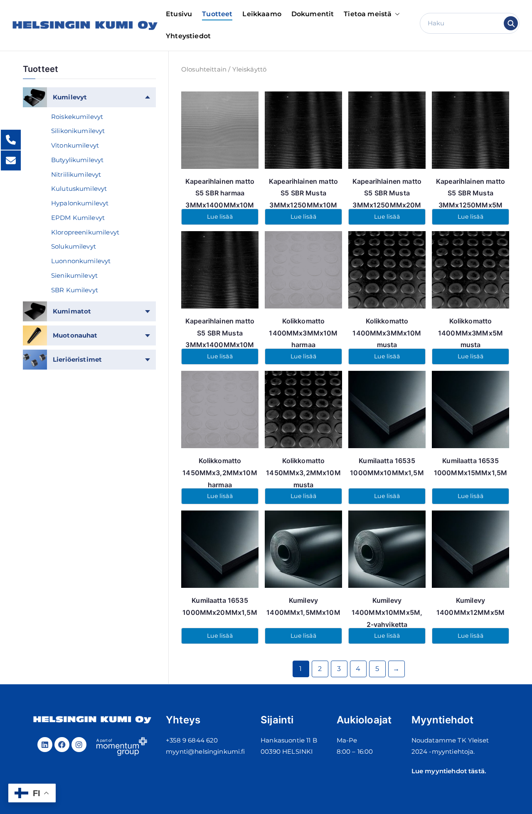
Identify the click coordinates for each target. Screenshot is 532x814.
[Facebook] (61, 744)
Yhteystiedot (188, 36)
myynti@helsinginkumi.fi (205, 751)
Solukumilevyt (73, 246)
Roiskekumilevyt (77, 117)
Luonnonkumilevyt (81, 261)
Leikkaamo (261, 14)
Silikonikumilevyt (78, 131)
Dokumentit (312, 14)
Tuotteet (217, 14)
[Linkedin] (44, 744)
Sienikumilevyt (74, 275)
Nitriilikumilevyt (76, 174)
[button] (396, 14)
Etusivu (179, 14)
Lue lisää (219, 216)
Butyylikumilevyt (77, 160)
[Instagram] (78, 744)
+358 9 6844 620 (192, 740)
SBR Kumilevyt (74, 290)
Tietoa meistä (368, 14)
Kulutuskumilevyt (79, 188)
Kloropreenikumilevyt (85, 232)
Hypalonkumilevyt (79, 203)
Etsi (511, 23)
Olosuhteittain (204, 69)
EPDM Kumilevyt (78, 218)
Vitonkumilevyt (75, 145)
